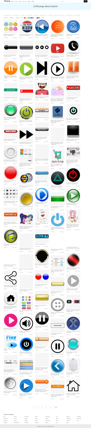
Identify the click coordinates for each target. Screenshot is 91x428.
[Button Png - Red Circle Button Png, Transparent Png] (11, 172)
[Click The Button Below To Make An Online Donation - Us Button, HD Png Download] (42, 172)
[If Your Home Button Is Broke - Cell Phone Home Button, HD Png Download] (73, 239)
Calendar (5, 422)
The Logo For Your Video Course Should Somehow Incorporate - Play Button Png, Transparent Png (26, 77)
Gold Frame (79, 418)
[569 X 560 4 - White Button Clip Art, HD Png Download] (57, 304)
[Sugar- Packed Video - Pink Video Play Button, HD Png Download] (11, 320)
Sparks (47, 422)
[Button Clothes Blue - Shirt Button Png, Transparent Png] (73, 26)
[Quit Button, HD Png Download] (42, 236)
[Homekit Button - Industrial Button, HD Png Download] (42, 215)
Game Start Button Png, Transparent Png (42, 117)
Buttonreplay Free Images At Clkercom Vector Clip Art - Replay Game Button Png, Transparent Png (41, 368)
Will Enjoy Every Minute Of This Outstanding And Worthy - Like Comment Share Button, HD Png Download (42, 390)
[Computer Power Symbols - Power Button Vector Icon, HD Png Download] (26, 344)
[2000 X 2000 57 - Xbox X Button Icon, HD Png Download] (73, 323)
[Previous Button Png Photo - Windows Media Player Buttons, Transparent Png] (42, 26)
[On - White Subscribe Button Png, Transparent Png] (57, 325)
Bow (57, 422)
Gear (4, 416)
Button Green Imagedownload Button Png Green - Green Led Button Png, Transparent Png (10, 118)
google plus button (43, 15)
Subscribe (79, 416)
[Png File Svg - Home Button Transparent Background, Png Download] (73, 385)
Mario (57, 418)
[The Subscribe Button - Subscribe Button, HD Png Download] (73, 89)
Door (78, 420)
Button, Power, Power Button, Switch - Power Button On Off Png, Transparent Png (26, 121)
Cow (57, 416)
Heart (25, 1)
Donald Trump (16, 422)
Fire (22, 1)
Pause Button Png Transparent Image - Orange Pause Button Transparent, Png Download (10, 76)
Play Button (6, 418)
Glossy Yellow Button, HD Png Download (26, 206)
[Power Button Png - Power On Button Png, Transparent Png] (57, 241)
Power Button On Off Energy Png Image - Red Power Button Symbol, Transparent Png (42, 160)
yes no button (22, 15)
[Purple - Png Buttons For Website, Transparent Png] (73, 344)
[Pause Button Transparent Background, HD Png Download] (42, 318)
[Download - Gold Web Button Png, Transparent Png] (57, 283)
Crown (16, 1)
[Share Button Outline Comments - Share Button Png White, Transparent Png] (11, 277)
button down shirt (30, 15)
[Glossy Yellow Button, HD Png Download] (26, 198)
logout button (50, 15)
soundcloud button (7, 15)
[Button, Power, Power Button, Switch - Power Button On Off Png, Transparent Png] (26, 112)
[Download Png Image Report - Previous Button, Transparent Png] (57, 365)
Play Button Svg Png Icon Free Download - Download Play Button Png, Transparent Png (57, 77)
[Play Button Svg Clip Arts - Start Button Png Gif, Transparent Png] (26, 281)
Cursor (15, 418)
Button (47, 418)
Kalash (36, 418)
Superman (5, 420)
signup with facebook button (59, 15)
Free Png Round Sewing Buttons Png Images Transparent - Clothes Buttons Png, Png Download (57, 35)
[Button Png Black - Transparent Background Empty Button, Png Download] (26, 47)
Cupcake (68, 420)
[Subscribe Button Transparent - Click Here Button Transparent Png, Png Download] (26, 90)
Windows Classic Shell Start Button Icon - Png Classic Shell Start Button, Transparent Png (57, 121)
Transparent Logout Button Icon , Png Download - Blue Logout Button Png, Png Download (57, 228)
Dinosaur (68, 416)
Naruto (15, 416)
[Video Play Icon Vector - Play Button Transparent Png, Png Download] (73, 280)
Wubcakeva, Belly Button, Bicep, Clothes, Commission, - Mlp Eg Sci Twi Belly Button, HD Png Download (26, 227)
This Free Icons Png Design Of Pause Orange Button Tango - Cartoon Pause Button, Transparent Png (72, 76)
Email (57, 420)
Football (26, 420)
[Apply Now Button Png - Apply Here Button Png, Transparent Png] (11, 131)
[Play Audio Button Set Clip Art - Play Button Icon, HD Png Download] (73, 195)
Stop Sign (26, 422)
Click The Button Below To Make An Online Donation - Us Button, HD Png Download (41, 181)
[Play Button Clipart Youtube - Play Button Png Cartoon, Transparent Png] (42, 88)
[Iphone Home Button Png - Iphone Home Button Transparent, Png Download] (42, 255)
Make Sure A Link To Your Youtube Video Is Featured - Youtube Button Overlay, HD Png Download (73, 310)
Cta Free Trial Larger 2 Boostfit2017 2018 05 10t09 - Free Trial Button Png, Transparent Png (57, 395)
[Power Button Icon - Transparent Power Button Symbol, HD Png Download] (73, 110)
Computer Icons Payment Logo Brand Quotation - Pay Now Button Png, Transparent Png (41, 138)
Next (56, 407)
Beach (36, 420)
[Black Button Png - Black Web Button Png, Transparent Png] (11, 47)
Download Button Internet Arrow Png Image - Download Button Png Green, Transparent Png (57, 143)
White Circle (48, 420)
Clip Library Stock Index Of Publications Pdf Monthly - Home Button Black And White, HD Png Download (10, 307)
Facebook (37, 422)
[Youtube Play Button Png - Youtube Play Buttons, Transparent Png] (57, 48)
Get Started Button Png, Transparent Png (10, 97)
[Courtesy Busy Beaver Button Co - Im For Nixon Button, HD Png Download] (26, 26)
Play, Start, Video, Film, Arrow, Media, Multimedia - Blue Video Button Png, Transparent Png (26, 394)
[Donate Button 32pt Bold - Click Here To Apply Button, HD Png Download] (26, 240)
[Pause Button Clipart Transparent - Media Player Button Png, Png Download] (11, 193)
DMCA (33, 1)
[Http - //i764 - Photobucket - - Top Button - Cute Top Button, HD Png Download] (57, 156)
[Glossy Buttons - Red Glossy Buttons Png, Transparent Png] (42, 276)
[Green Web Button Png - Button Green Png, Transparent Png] (57, 198)
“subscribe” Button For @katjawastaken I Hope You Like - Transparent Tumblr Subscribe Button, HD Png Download (57, 99)
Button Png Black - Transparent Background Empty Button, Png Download (25, 56)
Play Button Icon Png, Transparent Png (57, 354)
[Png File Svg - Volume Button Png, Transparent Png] (26, 323)
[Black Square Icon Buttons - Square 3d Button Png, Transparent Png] (73, 131)
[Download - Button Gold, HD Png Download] (42, 297)
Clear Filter (42, 17)
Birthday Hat (68, 418)
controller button (77, 15)
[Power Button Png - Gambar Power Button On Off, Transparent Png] (73, 174)
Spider (36, 416)
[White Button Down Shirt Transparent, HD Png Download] (73, 364)
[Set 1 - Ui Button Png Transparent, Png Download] (26, 302)
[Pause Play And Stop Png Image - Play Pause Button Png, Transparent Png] (42, 47)
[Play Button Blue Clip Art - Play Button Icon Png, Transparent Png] (42, 194)
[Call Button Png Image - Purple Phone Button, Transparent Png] (73, 47)
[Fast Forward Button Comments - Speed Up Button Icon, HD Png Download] (26, 134)
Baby (67, 422)
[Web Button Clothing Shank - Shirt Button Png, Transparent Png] (11, 26)
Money (29, 1)
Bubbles (26, 418)
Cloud (20, 1)
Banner (12, 1)
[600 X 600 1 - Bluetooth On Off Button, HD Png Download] (11, 383)
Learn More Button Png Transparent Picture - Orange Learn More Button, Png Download (10, 223)
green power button (69, 15)
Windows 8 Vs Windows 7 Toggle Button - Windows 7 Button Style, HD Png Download (57, 271)
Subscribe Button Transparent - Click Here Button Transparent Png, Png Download (26, 99)
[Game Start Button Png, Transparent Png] (42, 109)
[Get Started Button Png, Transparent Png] (11, 89)
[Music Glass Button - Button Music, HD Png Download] (11, 236)
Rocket (15, 420)
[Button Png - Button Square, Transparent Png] (26, 261)
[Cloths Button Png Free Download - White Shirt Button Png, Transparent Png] (11, 152)
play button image (15, 15)
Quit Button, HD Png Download (40, 244)
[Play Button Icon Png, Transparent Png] (57, 346)
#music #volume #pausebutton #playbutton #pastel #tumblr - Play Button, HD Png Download (9, 370)
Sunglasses (48, 416)
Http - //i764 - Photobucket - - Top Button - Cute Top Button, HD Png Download (56, 165)
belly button (36, 15)
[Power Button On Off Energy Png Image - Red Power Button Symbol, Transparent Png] (42, 151)
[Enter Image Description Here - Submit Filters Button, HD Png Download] (26, 364)
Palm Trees (27, 416)
